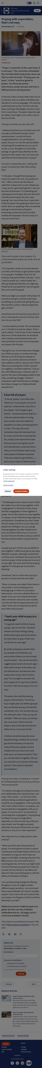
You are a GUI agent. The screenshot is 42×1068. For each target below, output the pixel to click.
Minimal (8, 491)
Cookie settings (8, 485)
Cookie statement (9, 481)
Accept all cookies (21, 491)
